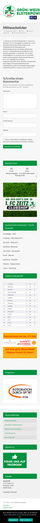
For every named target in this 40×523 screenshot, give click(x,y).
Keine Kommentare (20, 33)
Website (5, 130)
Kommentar (7, 91)
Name (5, 111)
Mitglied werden (8, 507)
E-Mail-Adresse (8, 121)
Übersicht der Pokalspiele (13, 429)
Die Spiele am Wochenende (13, 425)
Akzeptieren (13, 520)
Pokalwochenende (10, 420)
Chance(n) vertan (10, 433)
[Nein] (37, 517)
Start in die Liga (9, 437)
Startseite (6, 505)
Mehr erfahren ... (26, 520)
